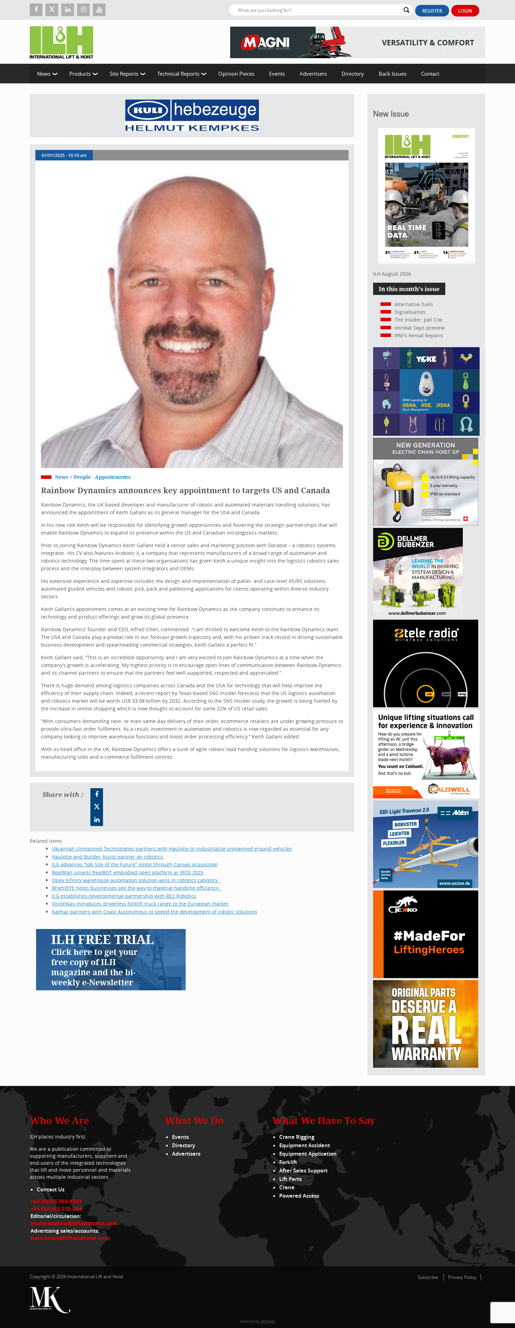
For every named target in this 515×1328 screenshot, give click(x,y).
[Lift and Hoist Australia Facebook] (96, 794)
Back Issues (392, 73)
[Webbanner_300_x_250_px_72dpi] (425, 705)
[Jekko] (425, 976)
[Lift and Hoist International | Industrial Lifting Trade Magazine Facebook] (36, 10)
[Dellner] (418, 615)
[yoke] (426, 434)
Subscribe (428, 1277)
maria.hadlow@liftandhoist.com (74, 1223)
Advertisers (313, 73)
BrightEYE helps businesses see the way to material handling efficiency (136, 888)
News (43, 73)
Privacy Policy (462, 1277)
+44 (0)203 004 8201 (56, 1201)
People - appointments (102, 477)
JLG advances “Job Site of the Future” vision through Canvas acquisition (135, 864)
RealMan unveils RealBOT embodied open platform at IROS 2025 (128, 872)
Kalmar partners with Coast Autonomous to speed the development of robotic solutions (154, 911)
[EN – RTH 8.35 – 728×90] (357, 42)
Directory (353, 73)
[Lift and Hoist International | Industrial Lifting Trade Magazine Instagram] (83, 10)
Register (432, 11)
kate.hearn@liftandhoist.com (70, 1238)
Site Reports (124, 73)
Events (277, 73)
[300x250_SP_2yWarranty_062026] (425, 1065)
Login (465, 11)
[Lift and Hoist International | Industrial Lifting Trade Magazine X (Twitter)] (52, 10)
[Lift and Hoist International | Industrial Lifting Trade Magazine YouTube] (99, 10)
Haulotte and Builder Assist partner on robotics (107, 856)
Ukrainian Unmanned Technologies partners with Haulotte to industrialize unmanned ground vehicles (172, 848)
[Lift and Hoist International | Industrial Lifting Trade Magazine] (64, 42)
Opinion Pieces (236, 73)
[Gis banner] (425, 523)
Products (80, 73)
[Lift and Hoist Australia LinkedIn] (96, 819)
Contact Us (50, 1189)
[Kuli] (192, 115)
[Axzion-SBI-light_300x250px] (425, 886)
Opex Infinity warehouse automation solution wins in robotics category (136, 880)
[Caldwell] (426, 796)
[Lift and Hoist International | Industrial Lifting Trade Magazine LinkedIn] (67, 10)
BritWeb (268, 1321)
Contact (430, 73)
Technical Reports (178, 73)
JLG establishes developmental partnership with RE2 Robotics (124, 896)
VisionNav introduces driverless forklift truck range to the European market (140, 903)
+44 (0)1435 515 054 (56, 1208)
